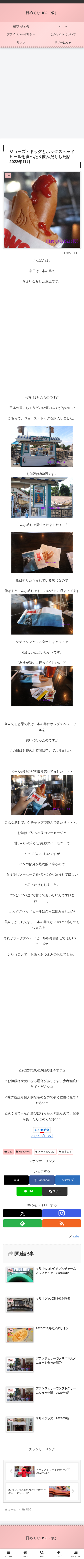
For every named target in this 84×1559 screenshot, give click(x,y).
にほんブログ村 (42, 1136)
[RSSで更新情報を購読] (61, 1223)
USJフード (25, 1151)
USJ (10, 1151)
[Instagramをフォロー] (61, 1213)
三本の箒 (67, 1151)
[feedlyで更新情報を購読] (22, 1223)
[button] (54, 1191)
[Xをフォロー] (22, 1213)
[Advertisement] (42, 94)
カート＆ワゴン (46, 1151)
